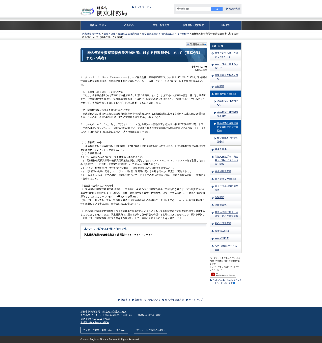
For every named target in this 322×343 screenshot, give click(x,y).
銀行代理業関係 (223, 223)
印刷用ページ (197, 44)
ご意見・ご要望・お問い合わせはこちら (104, 330)
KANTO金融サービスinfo (226, 247)
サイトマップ (196, 299)
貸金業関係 (221, 149)
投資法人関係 (222, 231)
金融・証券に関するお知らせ (226, 66)
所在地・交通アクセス (114, 311)
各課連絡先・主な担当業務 (94, 322)
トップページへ (143, 7)
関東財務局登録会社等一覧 (226, 77)
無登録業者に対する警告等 (227, 140)
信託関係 (219, 197)
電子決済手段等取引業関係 (226, 188)
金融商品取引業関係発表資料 (227, 114)
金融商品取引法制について (227, 103)
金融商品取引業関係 (128, 33)
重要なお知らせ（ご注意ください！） (226, 55)
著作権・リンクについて (147, 299)
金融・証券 (109, 33)
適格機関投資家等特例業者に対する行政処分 (165, 33)
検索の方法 (234, 8)
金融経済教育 (222, 238)
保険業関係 (221, 204)
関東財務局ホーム (91, 33)
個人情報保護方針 (174, 299)
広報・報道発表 (161, 25)
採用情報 (225, 25)
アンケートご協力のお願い (150, 330)
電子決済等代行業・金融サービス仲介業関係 (226, 214)
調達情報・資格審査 (193, 25)
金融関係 (219, 86)
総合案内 (129, 25)
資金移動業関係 (223, 171)
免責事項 (125, 299)
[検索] (217, 9)
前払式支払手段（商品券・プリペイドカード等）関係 (226, 160)
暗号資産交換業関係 (225, 179)
